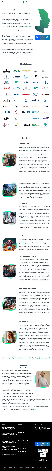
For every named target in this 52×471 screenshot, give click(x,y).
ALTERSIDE (28, 26)
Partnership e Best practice (24, 429)
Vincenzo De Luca (29, 150)
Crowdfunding (21, 445)
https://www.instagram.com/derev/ (6, 420)
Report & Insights (22, 451)
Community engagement (23, 443)
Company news (21, 427)
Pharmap (28, 226)
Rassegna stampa (22, 432)
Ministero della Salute (24, 214)
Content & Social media (23, 440)
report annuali (40, 161)
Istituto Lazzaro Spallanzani (25, 346)
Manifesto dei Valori (26, 343)
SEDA (25, 243)
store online (17, 29)
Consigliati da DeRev (22, 435)
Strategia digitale (22, 437)
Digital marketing (22, 448)
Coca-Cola (23, 242)
